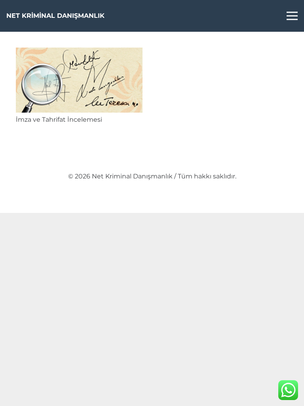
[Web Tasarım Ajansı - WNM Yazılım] (152, 203)
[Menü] (292, 16)
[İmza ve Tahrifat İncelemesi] (79, 53)
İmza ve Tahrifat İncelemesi (59, 119)
